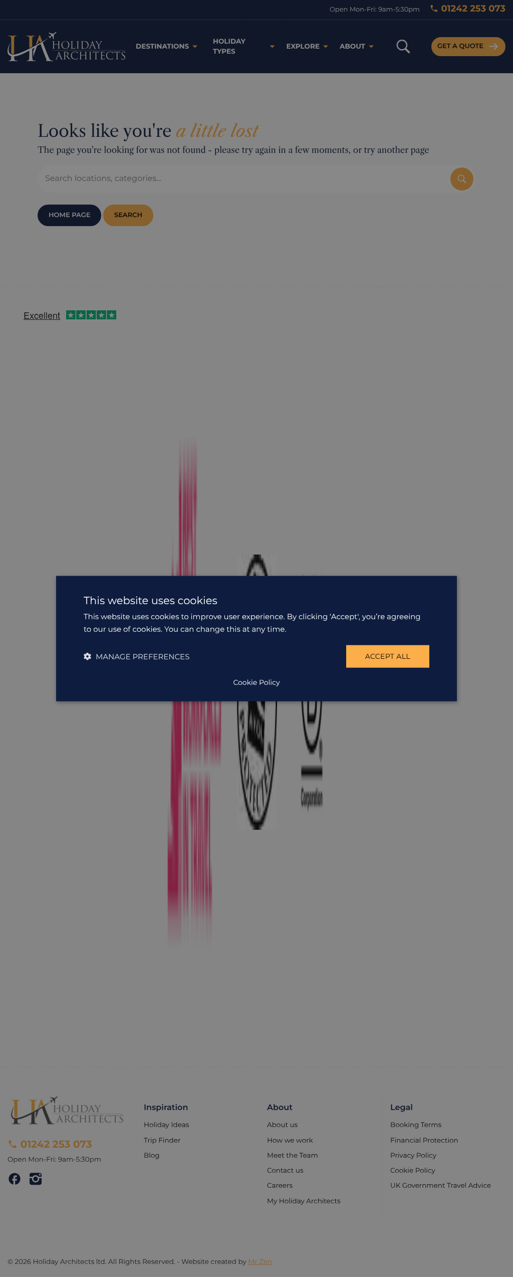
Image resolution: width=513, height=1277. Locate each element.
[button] (136, 656)
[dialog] (256, 638)
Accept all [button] (387, 656)
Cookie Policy (256, 682)
